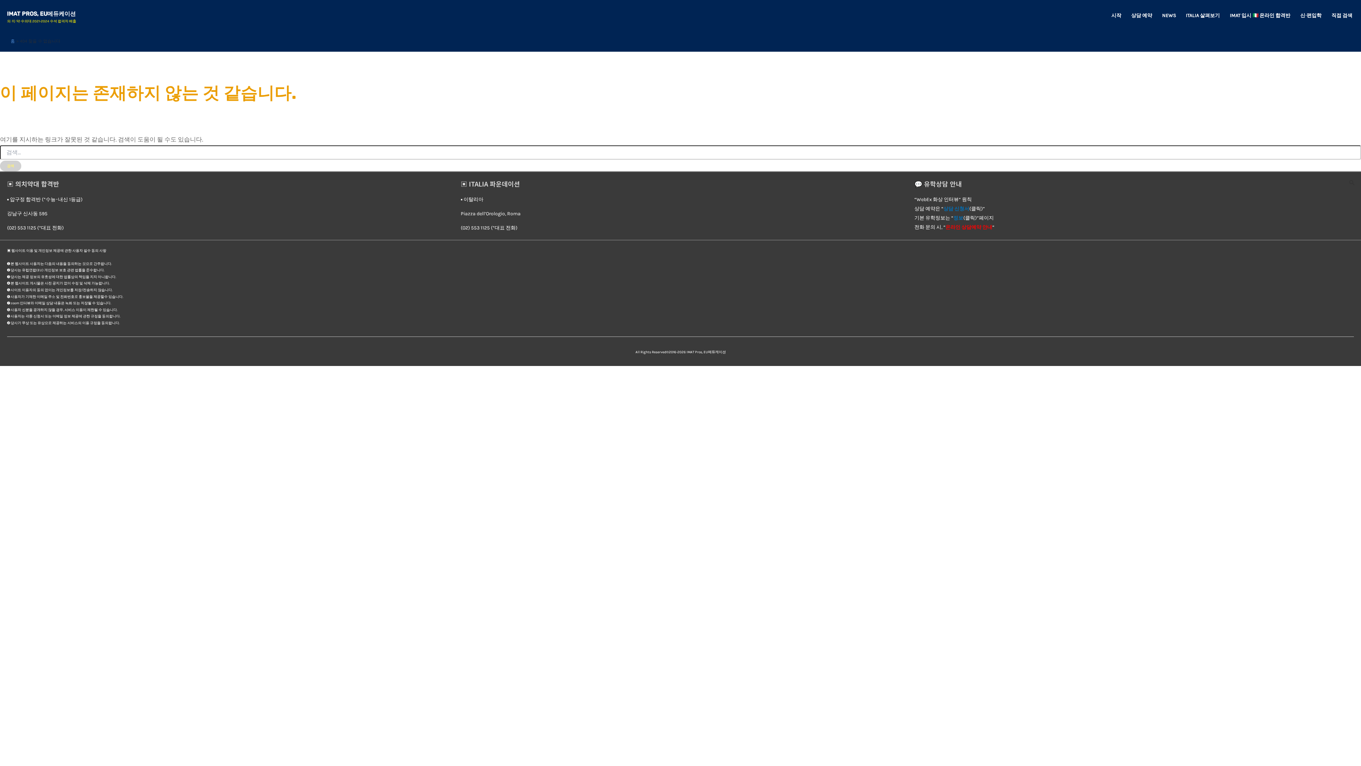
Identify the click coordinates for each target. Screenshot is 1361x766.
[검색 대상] (680, 153)
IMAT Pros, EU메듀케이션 (41, 13)
